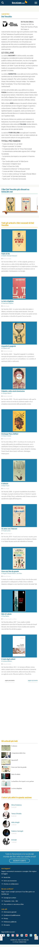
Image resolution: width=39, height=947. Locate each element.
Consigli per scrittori (10, 898)
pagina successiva (33, 680)
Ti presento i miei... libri (11, 901)
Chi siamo (7, 925)
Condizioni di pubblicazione (12, 915)
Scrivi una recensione (10, 881)
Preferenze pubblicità (10, 922)
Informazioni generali (10, 912)
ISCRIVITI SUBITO (19, 861)
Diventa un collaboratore (11, 884)
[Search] (2, 3)
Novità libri (7, 877)
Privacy (6, 918)
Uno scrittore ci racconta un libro (14, 904)
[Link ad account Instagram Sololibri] (12, 935)
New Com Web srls (23, 940)
